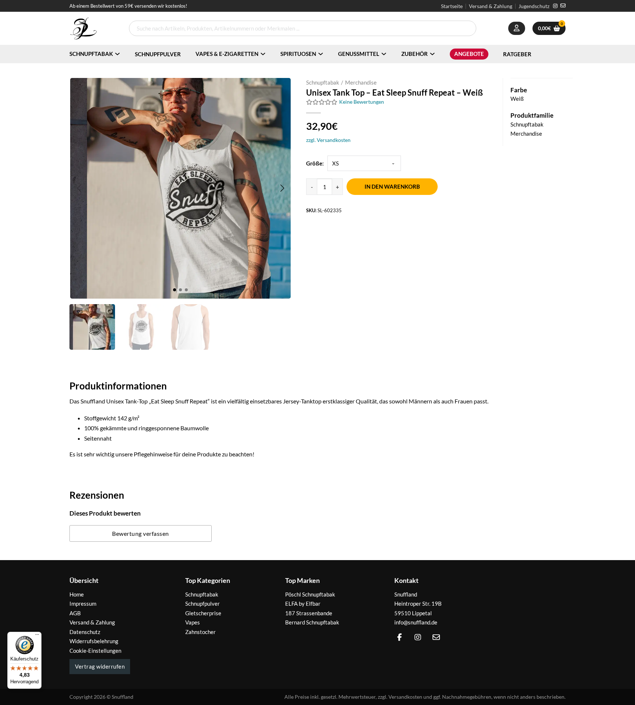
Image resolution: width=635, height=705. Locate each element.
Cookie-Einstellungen (95, 650)
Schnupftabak (91, 53)
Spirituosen (298, 53)
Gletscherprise (203, 613)
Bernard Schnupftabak (312, 622)
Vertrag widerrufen (100, 666)
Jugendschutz (534, 6)
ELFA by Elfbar (302, 603)
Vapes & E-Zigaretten (226, 53)
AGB (75, 613)
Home (76, 594)
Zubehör (414, 53)
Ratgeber (517, 54)
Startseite (452, 6)
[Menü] (37, 636)
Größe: (315, 163)
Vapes (192, 622)
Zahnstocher (200, 632)
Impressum (82, 603)
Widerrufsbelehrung (93, 641)
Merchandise (361, 82)
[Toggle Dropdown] (117, 54)
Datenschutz (84, 632)
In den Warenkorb (392, 186)
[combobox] (302, 28)
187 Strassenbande (308, 613)
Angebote (469, 53)
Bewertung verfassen (140, 533)
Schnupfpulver (158, 54)
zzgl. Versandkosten (328, 140)
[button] (282, 188)
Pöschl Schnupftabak (310, 594)
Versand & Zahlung (490, 6)
